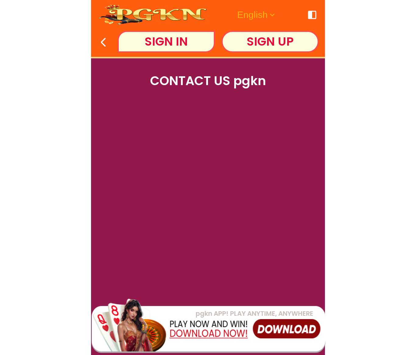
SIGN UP (270, 41)
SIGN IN (166, 41)
